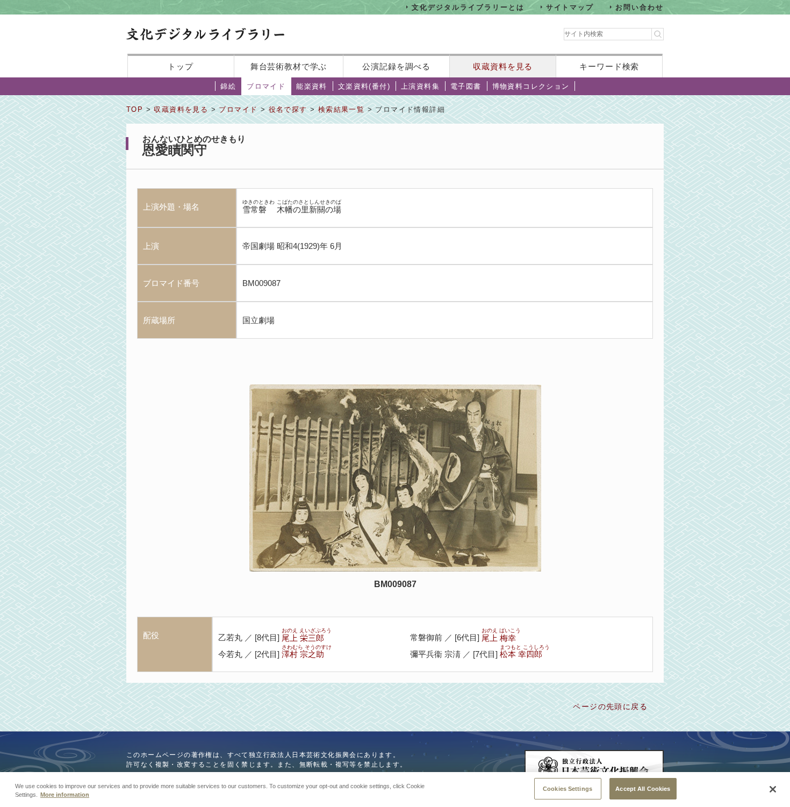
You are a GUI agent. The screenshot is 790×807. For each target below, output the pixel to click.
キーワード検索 (609, 66)
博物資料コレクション (531, 86)
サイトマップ (570, 7)
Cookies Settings (567, 788)
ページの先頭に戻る (610, 706)
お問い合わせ (639, 7)
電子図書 (466, 86)
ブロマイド (266, 86)
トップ (180, 66)
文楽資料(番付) (364, 86)
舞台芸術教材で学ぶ (288, 66)
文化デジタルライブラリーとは (468, 7)
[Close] (773, 789)
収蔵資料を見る (503, 66)
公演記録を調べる (396, 66)
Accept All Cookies (642, 788)
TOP (134, 109)
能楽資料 (311, 86)
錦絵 (228, 86)
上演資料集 (420, 86)
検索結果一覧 (341, 109)
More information (64, 795)
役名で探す (288, 109)
